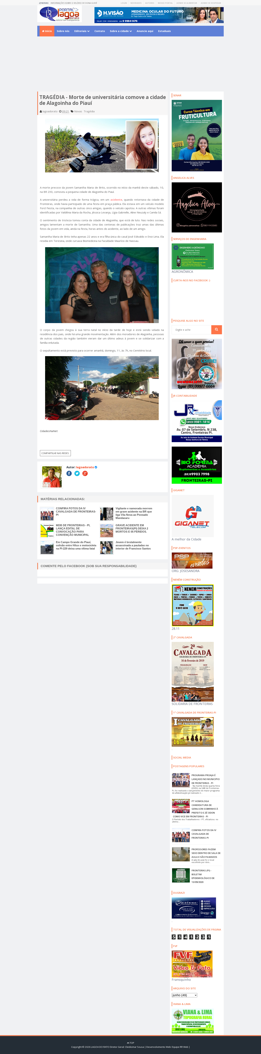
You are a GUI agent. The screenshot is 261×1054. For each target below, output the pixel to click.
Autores (149, 3)
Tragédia (89, 111)
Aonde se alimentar (186, 3)
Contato (99, 31)
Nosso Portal (165, 3)
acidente (116, 199)
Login (124, 3)
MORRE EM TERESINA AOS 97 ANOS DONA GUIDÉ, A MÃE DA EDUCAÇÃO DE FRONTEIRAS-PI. (76, 3)
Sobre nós (63, 31)
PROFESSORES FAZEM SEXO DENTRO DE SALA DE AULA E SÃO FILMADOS (206, 853)
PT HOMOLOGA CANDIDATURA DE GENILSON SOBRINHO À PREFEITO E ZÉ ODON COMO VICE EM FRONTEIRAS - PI (195, 809)
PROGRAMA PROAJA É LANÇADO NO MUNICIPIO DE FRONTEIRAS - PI (206, 779)
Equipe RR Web (180, 1046)
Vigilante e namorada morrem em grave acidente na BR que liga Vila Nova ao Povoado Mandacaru (134, 513)
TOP (131, 1042)
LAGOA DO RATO (100, 1046)
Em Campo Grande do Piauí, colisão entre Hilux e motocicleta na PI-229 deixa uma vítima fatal (76, 545)
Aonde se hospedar (211, 3)
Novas (78, 111)
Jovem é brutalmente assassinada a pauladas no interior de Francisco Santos (133, 545)
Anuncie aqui (145, 31)
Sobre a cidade (119, 31)
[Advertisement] (130, 67)
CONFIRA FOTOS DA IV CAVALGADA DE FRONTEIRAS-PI (76, 511)
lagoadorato (85, 467)
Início (48, 31)
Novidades (136, 3)
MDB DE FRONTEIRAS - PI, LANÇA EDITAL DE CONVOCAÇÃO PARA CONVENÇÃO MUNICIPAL (73, 530)
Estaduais (164, 31)
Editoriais (80, 31)
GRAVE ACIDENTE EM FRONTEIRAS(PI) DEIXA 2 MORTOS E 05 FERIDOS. (132, 528)
